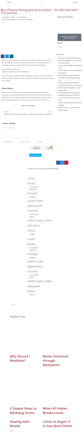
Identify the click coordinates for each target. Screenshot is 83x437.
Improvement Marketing (50, 169)
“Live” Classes (34, 214)
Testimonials (34, 187)
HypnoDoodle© (19, 76)
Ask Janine (34, 225)
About (31, 230)
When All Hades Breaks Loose (55, 410)
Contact (32, 234)
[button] (2, 56)
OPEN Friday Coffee (40, 220)
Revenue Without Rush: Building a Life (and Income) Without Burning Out (69, 77)
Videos (32, 217)
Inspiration (22, 20)
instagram (5, 72)
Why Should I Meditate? (20, 358)
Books (31, 183)
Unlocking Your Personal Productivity (70, 85)
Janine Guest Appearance (35, 203)
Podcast (33, 193)
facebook (12, 72)
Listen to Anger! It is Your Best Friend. (58, 423)
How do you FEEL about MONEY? (68, 83)
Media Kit (33, 197)
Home (31, 178)
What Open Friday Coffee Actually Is (69, 58)
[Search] (59, 50)
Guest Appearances (12, 20)
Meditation (29, 20)
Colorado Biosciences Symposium (69, 93)
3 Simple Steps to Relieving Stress (23, 410)
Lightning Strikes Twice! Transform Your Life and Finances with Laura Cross (69, 97)
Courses (33, 210)
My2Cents (33, 189)
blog (3, 20)
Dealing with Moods (19, 423)
